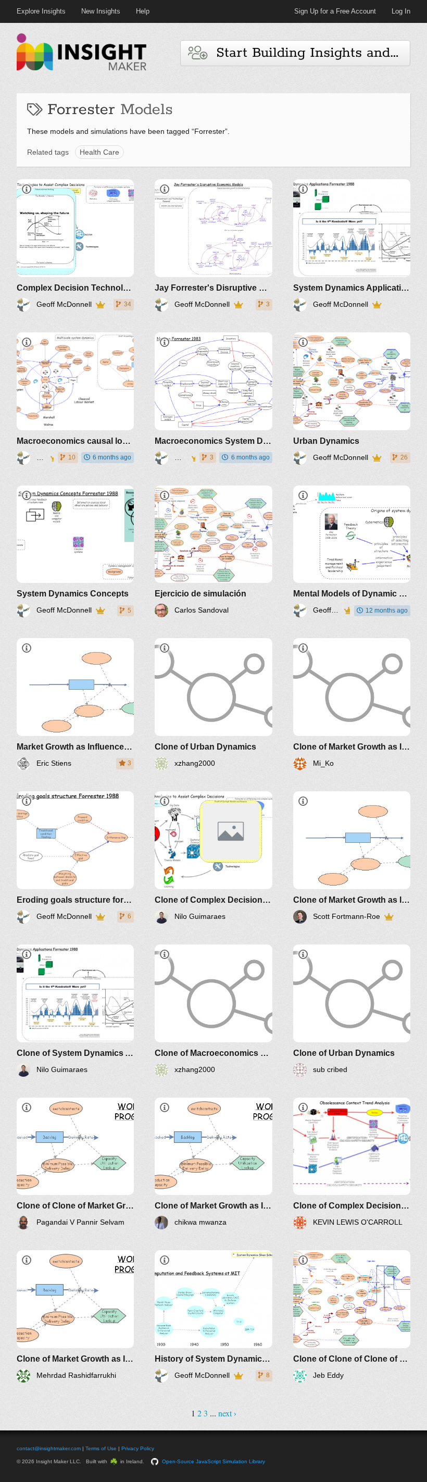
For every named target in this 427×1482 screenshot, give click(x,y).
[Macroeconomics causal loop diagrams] (75, 398)
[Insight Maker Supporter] (100, 304)
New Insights (100, 11)
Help (142, 11)
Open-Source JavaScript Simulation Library (213, 1461)
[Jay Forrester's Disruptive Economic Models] (213, 245)
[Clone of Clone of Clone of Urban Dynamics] (351, 1316)
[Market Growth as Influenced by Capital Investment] (75, 704)
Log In (401, 11)
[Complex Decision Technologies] (75, 245)
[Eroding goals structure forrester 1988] (75, 857)
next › (227, 1413)
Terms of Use (101, 1448)
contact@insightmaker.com (49, 1448)
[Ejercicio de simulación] (213, 551)
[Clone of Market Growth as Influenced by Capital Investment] (351, 704)
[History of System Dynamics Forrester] (213, 1316)
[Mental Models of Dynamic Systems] (351, 551)
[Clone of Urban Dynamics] (213, 704)
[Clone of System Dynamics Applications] (75, 1010)
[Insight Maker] (82, 69)
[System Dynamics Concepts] (75, 551)
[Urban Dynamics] (351, 398)
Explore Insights (41, 11)
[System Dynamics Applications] (351, 245)
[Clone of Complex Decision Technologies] (213, 857)
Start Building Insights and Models (308, 53)
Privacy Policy (137, 1448)
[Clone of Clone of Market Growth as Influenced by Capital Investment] (75, 1164)
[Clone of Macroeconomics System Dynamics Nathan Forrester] (213, 1010)
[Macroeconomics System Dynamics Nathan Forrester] (213, 398)
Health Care (99, 152)
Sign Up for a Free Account (335, 11)
